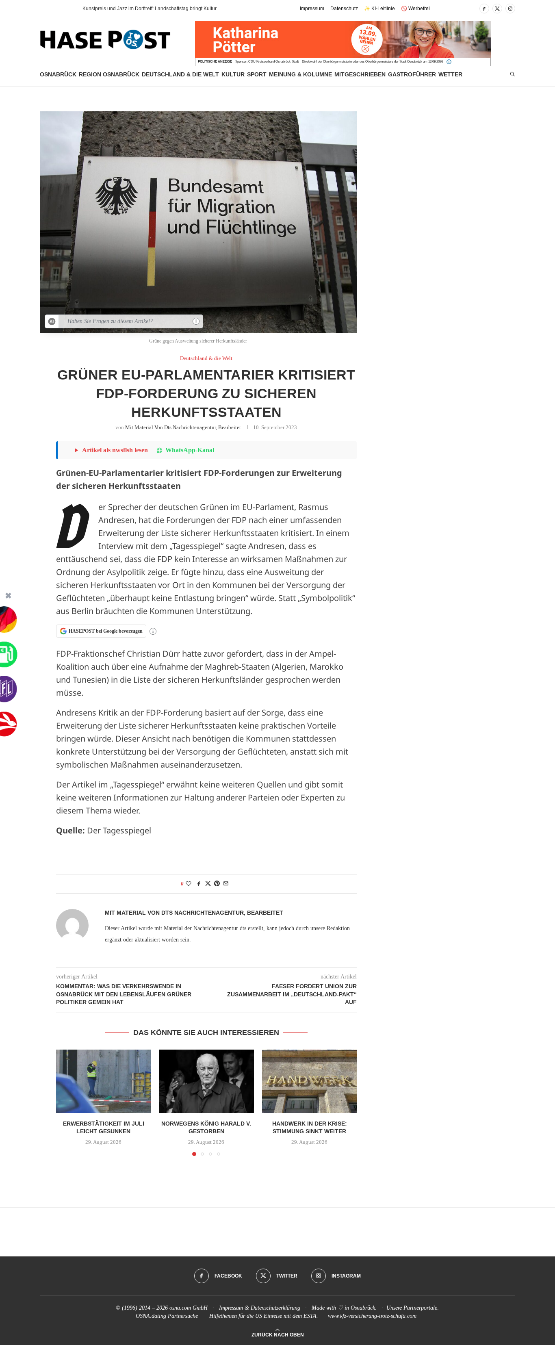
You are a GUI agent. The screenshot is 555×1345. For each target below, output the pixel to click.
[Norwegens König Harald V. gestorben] (206, 1081)
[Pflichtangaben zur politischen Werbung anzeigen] (449, 62)
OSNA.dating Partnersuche (167, 1316)
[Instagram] (510, 8)
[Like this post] (188, 884)
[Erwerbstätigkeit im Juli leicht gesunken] (103, 1081)
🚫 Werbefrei (415, 8)
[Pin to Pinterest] (217, 884)
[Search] (512, 74)
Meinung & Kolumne (300, 74)
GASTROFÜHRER (412, 74)
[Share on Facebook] (199, 884)
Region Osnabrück (109, 74)
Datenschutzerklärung (275, 1308)
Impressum (312, 8)
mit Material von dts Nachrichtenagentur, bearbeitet (183, 427)
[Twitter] (497, 8)
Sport (257, 74)
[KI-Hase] (52, 321)
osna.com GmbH (188, 1308)
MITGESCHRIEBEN (360, 74)
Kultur (233, 74)
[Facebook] (484, 8)
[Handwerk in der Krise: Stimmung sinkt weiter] (309, 1081)
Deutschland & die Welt (180, 74)
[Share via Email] (226, 884)
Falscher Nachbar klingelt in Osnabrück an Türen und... (143, 8)
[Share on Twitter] (208, 884)
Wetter (450, 74)
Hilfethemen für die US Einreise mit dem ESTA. (263, 1316)
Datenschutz (344, 8)
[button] (61, 8)
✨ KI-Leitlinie (379, 8)
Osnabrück (58, 74)
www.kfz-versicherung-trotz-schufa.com (372, 1316)
